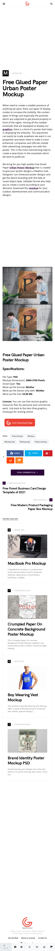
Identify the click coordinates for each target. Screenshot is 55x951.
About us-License (28, 938)
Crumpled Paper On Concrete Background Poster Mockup (26, 629)
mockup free (10, 442)
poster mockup (41, 442)
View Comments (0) (26, 472)
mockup (31, 436)
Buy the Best (13, 938)
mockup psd (25, 442)
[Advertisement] (27, 35)
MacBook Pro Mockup (27, 563)
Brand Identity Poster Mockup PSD (26, 761)
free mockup (17, 436)
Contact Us (42, 938)
